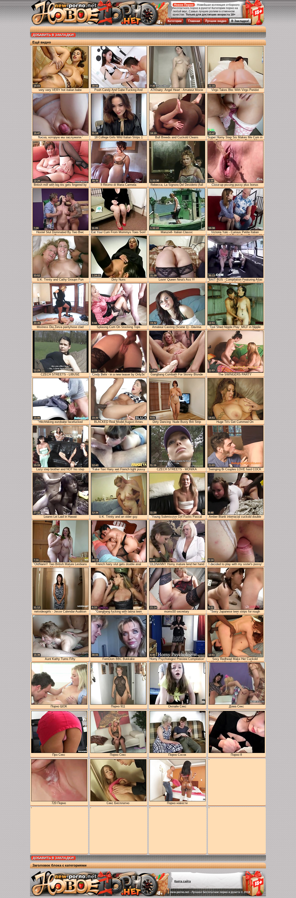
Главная (194, 21)
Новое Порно (184, 4)
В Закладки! (240, 21)
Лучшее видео (215, 21)
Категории (175, 21)
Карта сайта (182, 881)
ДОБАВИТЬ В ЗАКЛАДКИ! (53, 35)
